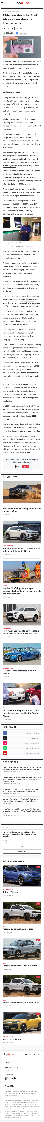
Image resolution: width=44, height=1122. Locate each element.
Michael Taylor (28, 11)
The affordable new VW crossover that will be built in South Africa (21, 550)
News (5, 11)
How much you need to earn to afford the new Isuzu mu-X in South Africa (21, 632)
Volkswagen (8, 889)
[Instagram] (30, 1054)
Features (6, 506)
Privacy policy (9, 1074)
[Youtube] (26, 1054)
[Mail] (20, 28)
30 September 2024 (14, 11)
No (6, 842)
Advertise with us (10, 1071)
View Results (22, 851)
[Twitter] (8, 28)
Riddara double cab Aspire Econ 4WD (20, 1003)
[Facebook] (18, 1054)
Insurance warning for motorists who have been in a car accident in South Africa (21, 713)
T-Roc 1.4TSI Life (10, 892)
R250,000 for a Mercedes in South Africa (19, 672)
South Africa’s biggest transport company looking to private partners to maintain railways (22, 591)
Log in (18, 467)
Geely (5, 926)
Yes (6, 840)
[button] (42, 3)
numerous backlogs (11, 177)
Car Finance (8, 628)
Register (25, 467)
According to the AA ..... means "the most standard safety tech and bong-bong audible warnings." (20, 790)
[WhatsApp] (34, 1054)
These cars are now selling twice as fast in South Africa (22, 510)
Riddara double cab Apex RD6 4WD (20, 966)
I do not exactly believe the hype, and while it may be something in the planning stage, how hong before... (22, 768)
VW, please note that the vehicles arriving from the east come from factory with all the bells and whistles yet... (22, 811)
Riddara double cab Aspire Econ (18, 929)
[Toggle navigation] (2, 3)
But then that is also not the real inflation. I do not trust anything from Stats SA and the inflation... (20, 800)
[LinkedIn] (13, 28)
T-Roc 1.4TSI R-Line (12, 1039)
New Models (8, 546)
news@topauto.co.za (11, 1067)
